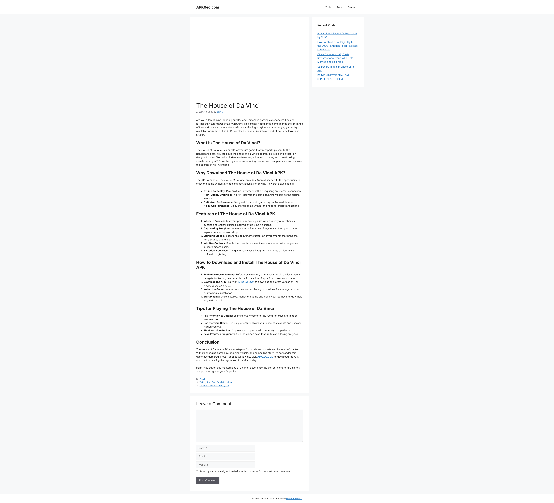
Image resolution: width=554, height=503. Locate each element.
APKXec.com (207, 7)
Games (351, 7)
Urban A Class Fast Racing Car (214, 385)
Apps (339, 7)
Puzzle (203, 379)
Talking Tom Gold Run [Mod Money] (217, 382)
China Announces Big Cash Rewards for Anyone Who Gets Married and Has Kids (335, 58)
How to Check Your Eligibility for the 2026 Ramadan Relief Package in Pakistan (337, 46)
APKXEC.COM (246, 281)
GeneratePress (294, 498)
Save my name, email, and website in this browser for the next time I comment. (245, 471)
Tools (328, 7)
